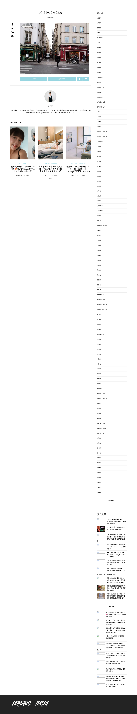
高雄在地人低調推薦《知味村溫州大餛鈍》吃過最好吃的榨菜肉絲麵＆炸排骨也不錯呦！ (116, 580)
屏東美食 (99, 275)
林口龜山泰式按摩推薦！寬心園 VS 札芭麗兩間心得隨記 (116, 528)
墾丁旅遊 (99, 235)
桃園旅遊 (99, 349)
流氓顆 (50, 106)
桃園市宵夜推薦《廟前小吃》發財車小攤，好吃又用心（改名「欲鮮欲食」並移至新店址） (111, 571)
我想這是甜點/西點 (102, 305)
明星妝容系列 (100, 334)
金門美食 (99, 443)
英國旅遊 (99, 418)
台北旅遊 (99, 171)
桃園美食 (99, 354)
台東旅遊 (99, 186)
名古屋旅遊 (100, 206)
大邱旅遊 (99, 240)
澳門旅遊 (99, 384)
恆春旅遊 (99, 280)
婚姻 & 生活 (46, 163)
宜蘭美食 (99, 265)
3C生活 (99, 112)
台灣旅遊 (99, 201)
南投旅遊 (99, 156)
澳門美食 (99, 62)
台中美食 (99, 166)
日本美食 (99, 329)
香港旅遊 (99, 482)
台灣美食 (99, 48)
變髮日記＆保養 (101, 423)
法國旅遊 (99, 369)
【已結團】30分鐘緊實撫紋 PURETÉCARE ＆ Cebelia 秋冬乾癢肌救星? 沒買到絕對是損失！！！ (111, 647)
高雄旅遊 (99, 487)
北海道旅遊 (100, 141)
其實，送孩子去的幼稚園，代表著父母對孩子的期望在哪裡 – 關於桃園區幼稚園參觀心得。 (116, 596)
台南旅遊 (99, 181)
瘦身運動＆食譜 (101, 393)
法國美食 (99, 57)
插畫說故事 (100, 92)
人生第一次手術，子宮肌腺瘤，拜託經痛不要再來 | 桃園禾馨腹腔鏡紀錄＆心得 (50, 169)
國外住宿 (99, 220)
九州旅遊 (99, 117)
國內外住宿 (100, 38)
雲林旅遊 (99, 458)
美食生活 (99, 23)
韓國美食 (99, 468)
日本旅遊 (99, 324)
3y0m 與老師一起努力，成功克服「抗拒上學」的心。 (115, 685)
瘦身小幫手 (100, 388)
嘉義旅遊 (99, 216)
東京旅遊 (99, 339)
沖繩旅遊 (99, 359)
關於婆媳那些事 (101, 107)
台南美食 (99, 52)
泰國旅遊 (99, 374)
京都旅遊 (99, 127)
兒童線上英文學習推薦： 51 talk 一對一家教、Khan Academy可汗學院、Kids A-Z (78, 169)
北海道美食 (100, 146)
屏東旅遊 (99, 270)
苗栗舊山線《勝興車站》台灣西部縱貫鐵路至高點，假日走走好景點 (116, 562)
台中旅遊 (99, 161)
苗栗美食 (99, 413)
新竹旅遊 (99, 314)
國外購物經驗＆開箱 (102, 225)
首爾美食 (99, 477)
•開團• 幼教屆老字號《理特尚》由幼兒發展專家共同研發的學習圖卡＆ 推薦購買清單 (115, 679)
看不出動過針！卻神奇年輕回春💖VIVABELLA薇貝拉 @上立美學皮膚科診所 (23, 169)
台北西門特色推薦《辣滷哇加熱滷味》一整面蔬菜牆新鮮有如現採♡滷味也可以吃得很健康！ (111, 538)
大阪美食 (99, 255)
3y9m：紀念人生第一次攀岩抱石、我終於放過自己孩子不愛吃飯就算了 (115, 655)
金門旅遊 (99, 438)
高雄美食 (99, 492)
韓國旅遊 (99, 463)
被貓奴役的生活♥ (101, 102)
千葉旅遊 (99, 151)
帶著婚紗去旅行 (101, 87)
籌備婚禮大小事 (101, 97)
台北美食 (99, 176)
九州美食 (99, 122)
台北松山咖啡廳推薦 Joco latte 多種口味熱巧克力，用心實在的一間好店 (116, 521)
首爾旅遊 (99, 473)
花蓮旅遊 (99, 403)
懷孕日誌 (99, 290)
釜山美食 (99, 453)
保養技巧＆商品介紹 (102, 131)
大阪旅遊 (99, 250)
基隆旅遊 (99, 230)
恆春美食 (99, 285)
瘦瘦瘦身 (99, 28)
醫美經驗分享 (22, 163)
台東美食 (99, 191)
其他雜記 (99, 82)
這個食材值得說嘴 (101, 428)
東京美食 (99, 344)
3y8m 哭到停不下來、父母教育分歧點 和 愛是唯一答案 (115, 662)
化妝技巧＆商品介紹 (102, 136)
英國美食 (99, 67)
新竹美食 (99, 319)
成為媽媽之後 (54, 163)
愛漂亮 (98, 33)
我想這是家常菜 (101, 300)
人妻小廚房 (100, 77)
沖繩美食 (99, 364)
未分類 (98, 43)
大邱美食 (99, 245)
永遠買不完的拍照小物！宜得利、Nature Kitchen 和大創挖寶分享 (116, 547)
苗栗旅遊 (99, 408)
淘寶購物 (99, 379)
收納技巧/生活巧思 (102, 309)
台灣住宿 (99, 196)
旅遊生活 (99, 18)
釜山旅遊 (99, 448)
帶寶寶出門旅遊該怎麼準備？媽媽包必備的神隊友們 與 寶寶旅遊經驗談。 (116, 588)
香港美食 (99, 72)
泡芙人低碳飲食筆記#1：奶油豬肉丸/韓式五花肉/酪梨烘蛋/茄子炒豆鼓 (116, 555)
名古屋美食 (100, 211)
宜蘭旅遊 (99, 260)
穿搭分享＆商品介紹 (102, 398)
